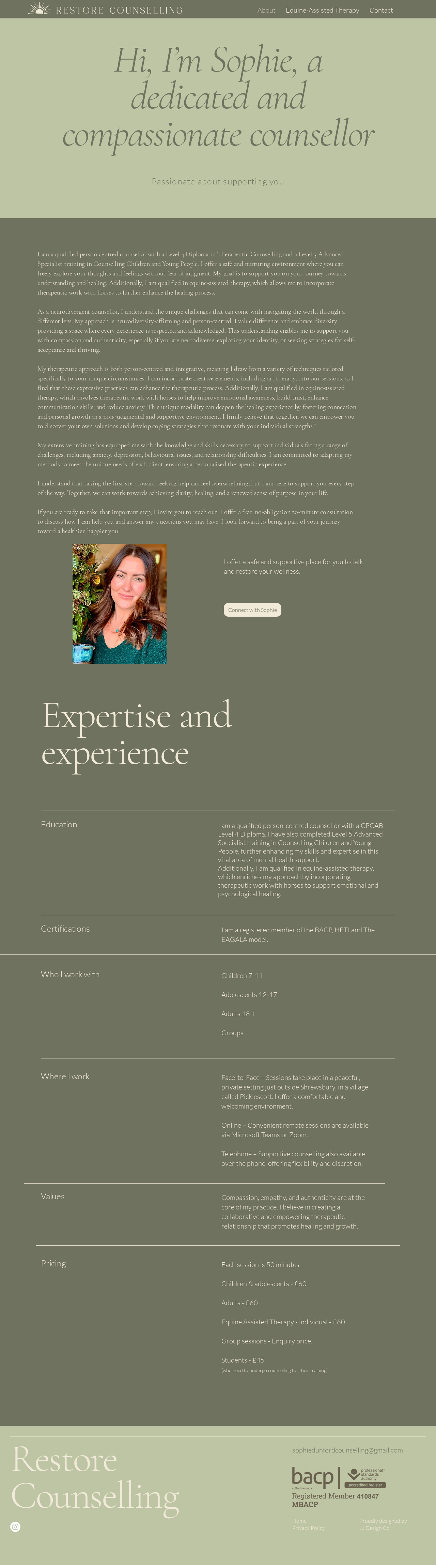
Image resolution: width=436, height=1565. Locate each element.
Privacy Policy (308, 1527)
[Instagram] (15, 1527)
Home (299, 1520)
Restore (63, 1458)
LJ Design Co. (375, 1527)
